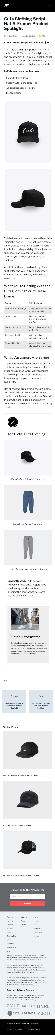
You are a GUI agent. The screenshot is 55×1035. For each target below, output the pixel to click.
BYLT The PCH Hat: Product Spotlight (17, 825)
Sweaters (10, 943)
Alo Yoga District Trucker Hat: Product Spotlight (21, 875)
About (9, 1029)
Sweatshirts (11, 947)
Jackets (10, 928)
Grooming (38, 928)
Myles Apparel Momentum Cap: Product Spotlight (21, 775)
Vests (9, 951)
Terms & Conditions (33, 1029)
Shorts (23, 924)
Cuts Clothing (16, 49)
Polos (9, 932)
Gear (36, 924)
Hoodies (10, 924)
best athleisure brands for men (34, 995)
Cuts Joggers (33, 584)
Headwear (38, 932)
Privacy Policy (19, 1029)
